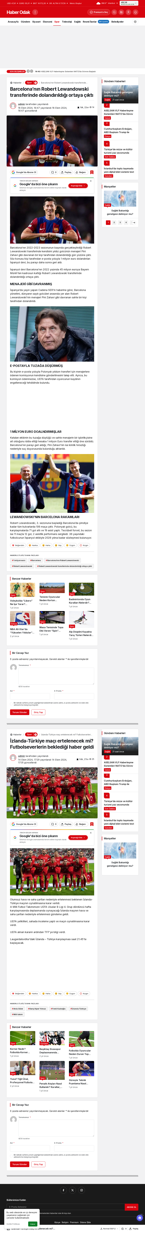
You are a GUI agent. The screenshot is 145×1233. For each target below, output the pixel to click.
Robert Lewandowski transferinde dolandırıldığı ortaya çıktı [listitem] (64, 566)
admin (21, 104)
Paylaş (135, 1229)
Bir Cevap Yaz (20, 652)
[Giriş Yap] (128, 12)
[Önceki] (28, 71)
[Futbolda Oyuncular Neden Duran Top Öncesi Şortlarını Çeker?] (81, 1045)
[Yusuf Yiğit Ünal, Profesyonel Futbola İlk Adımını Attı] (22, 1076)
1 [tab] (108, 222)
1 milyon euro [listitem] (18, 560)
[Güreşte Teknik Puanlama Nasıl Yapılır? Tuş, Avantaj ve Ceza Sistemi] (81, 1076)
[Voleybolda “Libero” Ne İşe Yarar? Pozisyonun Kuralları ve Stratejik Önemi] (22, 596)
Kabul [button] (32, 1224)
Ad (12, 691)
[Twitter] (72, 1190)
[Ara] (114, 12)
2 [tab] (114, 222)
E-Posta (58, 691)
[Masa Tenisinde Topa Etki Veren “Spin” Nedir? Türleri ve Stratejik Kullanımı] (52, 625)
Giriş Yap (38, 712)
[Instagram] (81, 1190)
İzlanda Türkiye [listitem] (78, 1009)
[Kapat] (91, 181)
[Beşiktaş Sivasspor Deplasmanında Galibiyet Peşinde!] (52, 1045)
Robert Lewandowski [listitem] (22, 566)
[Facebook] (63, 1190)
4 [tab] (126, 222)
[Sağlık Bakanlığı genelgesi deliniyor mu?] (120, 94)
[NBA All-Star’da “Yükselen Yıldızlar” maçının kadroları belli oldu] (22, 625)
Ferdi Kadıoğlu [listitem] (58, 1009)
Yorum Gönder (19, 712)
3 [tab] (120, 222)
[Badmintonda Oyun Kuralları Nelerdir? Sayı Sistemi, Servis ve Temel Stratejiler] (81, 596)
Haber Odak (18, 12)
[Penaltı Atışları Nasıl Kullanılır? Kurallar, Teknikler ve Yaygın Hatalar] (52, 1076)
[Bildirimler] (135, 12)
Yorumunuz (25, 665)
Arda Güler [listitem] (17, 1009)
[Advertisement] (72, 47)
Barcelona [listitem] (35, 560)
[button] (121, 12)
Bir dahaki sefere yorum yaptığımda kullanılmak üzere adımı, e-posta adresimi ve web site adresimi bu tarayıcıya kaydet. (51, 704)
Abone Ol (131, 1207)
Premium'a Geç (101, 12)
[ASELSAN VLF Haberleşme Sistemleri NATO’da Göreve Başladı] (120, 112)
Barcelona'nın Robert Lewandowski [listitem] (62, 560)
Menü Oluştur (76, 3)
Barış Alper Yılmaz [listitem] (37, 1009)
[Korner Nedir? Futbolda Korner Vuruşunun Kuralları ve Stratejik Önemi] (22, 1045)
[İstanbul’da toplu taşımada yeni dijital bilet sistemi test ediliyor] (120, 170)
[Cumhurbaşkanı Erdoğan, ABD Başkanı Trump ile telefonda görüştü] (120, 131)
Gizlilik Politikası (13, 1224)
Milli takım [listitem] (17, 1014)
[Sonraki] (31, 71)
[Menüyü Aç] (35, 12)
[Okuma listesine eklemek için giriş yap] (91, 172)
